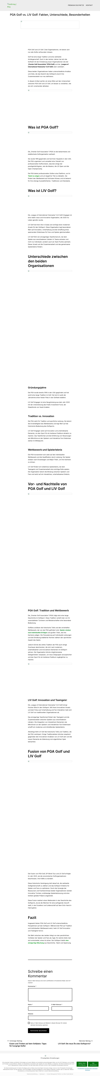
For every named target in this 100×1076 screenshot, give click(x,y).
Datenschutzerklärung (53, 1070)
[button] (93, 1064)
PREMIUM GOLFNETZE (76, 5)
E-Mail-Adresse (56, 1004)
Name (30, 1004)
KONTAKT (89, 5)
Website (30, 1014)
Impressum (42, 1074)
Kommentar (32, 986)
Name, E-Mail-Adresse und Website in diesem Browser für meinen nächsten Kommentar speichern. (48, 1024)
